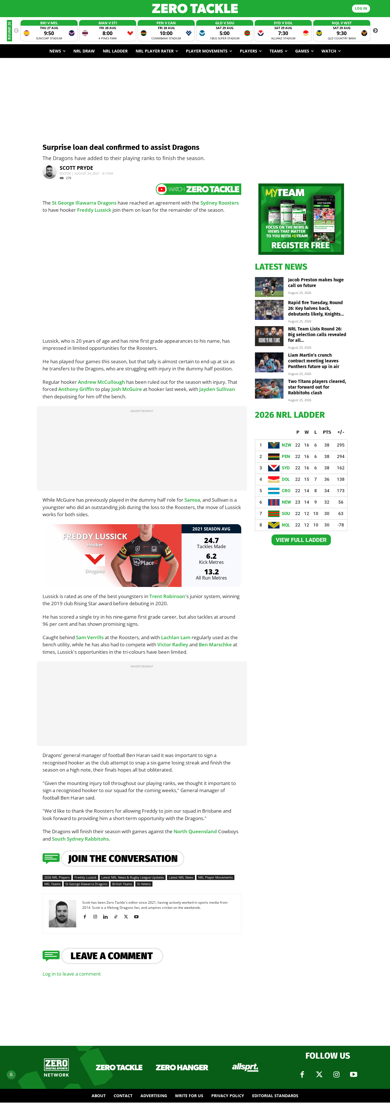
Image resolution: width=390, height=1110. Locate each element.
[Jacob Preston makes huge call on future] (269, 287)
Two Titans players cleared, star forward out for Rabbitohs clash (317, 387)
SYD (286, 468)
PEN (286, 456)
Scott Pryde (76, 167)
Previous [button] (16, 31)
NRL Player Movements (215, 877)
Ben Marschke (215, 644)
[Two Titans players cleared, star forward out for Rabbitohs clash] (269, 389)
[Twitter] (319, 1074)
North (181, 831)
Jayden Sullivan (217, 389)
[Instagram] (97, 916)
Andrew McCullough (101, 382)
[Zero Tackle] (195, 8)
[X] (128, 916)
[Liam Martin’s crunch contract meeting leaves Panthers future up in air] (269, 362)
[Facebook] (87, 916)
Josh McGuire (126, 389)
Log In (361, 8)
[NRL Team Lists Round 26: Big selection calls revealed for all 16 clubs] (269, 336)
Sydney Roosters (219, 202)
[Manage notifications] (11, 1074)
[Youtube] (138, 916)
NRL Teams (52, 884)
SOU (286, 513)
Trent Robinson (167, 596)
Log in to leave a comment (72, 973)
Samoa (192, 500)
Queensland (202, 831)
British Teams (122, 884)
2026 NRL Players (57, 877)
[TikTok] (117, 916)
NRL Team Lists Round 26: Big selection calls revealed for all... (317, 334)
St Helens (144, 884)
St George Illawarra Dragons (84, 202)
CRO (286, 490)
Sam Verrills (90, 637)
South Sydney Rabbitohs (80, 838)
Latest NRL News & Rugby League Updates (132, 877)
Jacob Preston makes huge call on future (316, 282)
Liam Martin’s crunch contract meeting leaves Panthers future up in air (313, 360)
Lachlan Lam (175, 637)
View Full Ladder (301, 539)
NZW (286, 445)
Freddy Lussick (94, 210)
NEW (286, 502)
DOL (286, 479)
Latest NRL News (181, 877)
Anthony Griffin (76, 389)
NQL (286, 525)
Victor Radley (172, 644)
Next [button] (375, 31)
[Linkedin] (107, 916)
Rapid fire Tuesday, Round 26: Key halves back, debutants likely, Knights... (316, 308)
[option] (49, 30)
